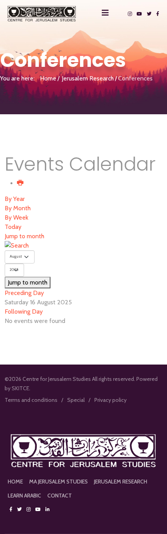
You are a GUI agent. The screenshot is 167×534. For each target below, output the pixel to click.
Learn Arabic (24, 495)
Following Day (24, 311)
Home (48, 78)
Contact (59, 495)
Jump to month (24, 236)
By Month (18, 208)
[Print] (20, 183)
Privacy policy (110, 399)
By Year (15, 198)
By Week (16, 217)
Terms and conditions (31, 399)
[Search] (83, 245)
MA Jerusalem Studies (58, 481)
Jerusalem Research (88, 78)
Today (13, 226)
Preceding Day (24, 293)
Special (76, 399)
